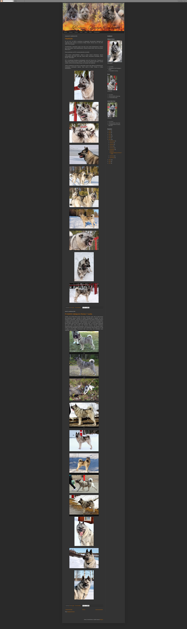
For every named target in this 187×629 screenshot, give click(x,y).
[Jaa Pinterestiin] (88, 307)
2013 (110, 159)
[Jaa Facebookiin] (87, 307)
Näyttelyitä (68, 38)
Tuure (81, 32)
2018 (110, 132)
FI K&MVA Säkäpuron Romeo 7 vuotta (78, 314)
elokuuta (111, 146)
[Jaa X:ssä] (86, 307)
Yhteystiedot (96, 32)
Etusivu (83, 609)
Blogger (101, 619)
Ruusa (76, 32)
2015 (110, 137)
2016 (110, 136)
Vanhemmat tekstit (99, 609)
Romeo (71, 32)
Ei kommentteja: (78, 307)
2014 (110, 139)
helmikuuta (112, 155)
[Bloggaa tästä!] (84, 307)
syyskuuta (112, 144)
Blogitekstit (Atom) (71, 611)
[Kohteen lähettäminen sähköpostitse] (83, 307)
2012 (110, 161)
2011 (110, 163)
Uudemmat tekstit (68, 609)
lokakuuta (112, 142)
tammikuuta (112, 157)
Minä (90, 32)
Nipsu (86, 32)
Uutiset (65, 32)
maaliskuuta (112, 149)
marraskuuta (112, 140)
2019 (110, 130)
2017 (110, 134)
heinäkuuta (112, 147)
